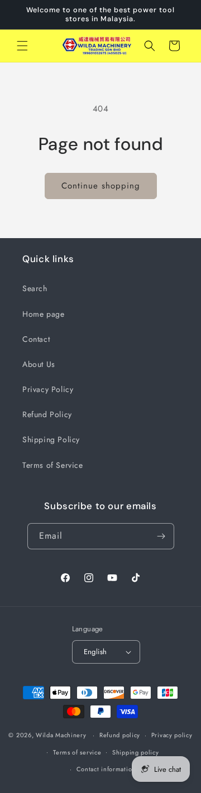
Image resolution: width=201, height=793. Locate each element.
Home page (43, 314)
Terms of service (77, 752)
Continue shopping (100, 186)
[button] (22, 45)
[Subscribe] (161, 536)
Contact (36, 339)
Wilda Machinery (61, 735)
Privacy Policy (47, 389)
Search (34, 288)
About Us (38, 364)
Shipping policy (135, 752)
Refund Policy (47, 414)
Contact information (106, 769)
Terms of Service (52, 465)
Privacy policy (172, 735)
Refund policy (119, 735)
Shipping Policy (51, 439)
